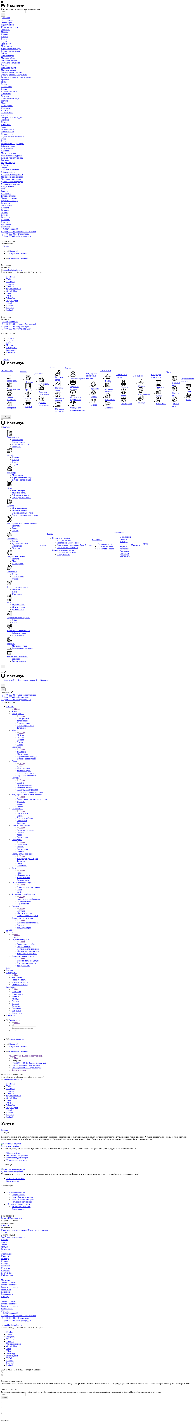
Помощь (5, 1296)
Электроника (23, 718)
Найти (4, 1397)
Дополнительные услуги (28, 961)
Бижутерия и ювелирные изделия (32, 799)
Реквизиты (6, 1289)
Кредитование (12, 1181)
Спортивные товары (26, 830)
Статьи (4, 1232)
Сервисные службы (26, 944)
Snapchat (10, 308)
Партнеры (5, 1268)
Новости (5, 1225)
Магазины (5, 1280)
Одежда (20, 782)
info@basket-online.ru (12, 270)
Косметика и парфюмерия (28, 899)
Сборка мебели (13, 1153)
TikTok (9, 303)
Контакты (5, 1266)
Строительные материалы (28, 887)
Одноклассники (13, 289)
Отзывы (4, 1261)
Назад (17, 709)
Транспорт (21, 752)
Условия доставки (9, 1285)
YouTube (10, 286)
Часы (19, 873)
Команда (5, 1258)
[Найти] (3, 15)
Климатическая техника (28, 923)
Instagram (10, 281)
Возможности (7, 1294)
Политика (5, 1292)
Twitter (9, 279)
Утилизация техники (15, 1178)
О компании (6, 1254)
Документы (6, 1273)
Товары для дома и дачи (27, 858)
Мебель (20, 735)
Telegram (10, 284)
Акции (4, 1242)
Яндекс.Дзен (12, 300)
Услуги (15, 937)
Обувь (19, 766)
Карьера (4, 1263)
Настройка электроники (17, 1155)
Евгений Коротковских (11, 1218)
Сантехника (22, 813)
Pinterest (9, 305)
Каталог (15, 711)
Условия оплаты (8, 1282)
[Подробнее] (2, 1167)
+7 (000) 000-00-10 (10, 229)
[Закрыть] (2, 1373)
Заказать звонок (19, 1070)
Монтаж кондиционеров (17, 1158)
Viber (8, 293)
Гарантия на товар (9, 1287)
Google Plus (11, 291)
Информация (7, 1275)
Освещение (22, 844)
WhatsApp (10, 298)
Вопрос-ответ (7, 1308)
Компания (16, 992)
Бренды (4, 1247)
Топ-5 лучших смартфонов (13, 1237)
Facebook (10, 277)
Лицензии (5, 1270)
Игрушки (21, 911)
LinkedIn (10, 310)
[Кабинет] (2, 670)
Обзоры (4, 1311)
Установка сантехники (16, 1160)
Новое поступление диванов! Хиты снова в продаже (25, 1230)
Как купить (17, 977)
